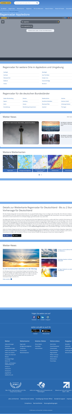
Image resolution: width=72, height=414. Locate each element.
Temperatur (23, 348)
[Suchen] (37, 2)
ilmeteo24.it (8, 370)
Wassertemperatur (24, 352)
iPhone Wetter (38, 344)
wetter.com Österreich (10, 354)
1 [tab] (39, 175)
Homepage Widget (9, 359)
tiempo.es (7, 366)
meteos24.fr (8, 368)
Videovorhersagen (9, 344)
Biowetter (67, 344)
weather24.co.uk (9, 375)
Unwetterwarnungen (10, 348)
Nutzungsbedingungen (50, 403)
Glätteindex (68, 346)
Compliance (28, 403)
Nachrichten (53, 344)
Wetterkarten (6, 11)
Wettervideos (55, 341)
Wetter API (7, 361)
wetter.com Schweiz (10, 352)
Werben (7, 356)
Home (1, 11)
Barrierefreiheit (37, 403)
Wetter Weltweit (54, 356)
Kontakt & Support (59, 399)
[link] (4, 8)
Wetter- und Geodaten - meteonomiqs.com (10, 363)
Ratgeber (68, 341)
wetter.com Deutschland (11, 350)
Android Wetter (38, 348)
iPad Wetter (38, 346)
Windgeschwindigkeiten (25, 346)
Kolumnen (7, 346)
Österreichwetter (54, 350)
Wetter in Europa (54, 354)
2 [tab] (41, 175)
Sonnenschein (23, 350)
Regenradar (23, 344)
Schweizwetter (53, 348)
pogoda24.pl (8, 373)
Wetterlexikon (53, 359)
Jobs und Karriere (14, 399)
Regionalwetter (53, 352)
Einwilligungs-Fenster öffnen (44, 399)
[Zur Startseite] (5, 3)
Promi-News (53, 361)
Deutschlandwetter (54, 346)
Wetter (7, 341)
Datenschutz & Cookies (27, 399)
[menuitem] (4, 8)
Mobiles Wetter (40, 341)
